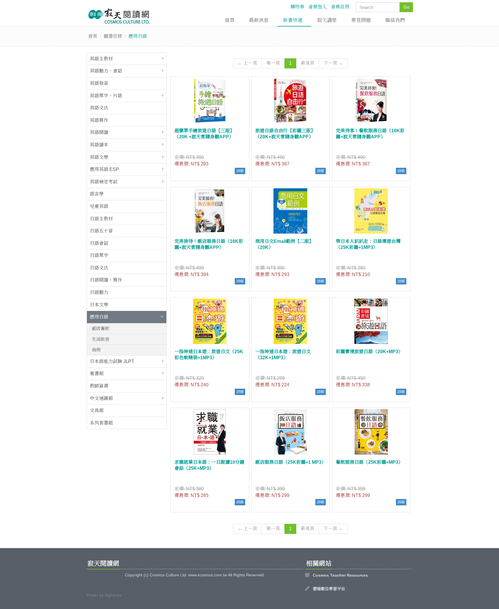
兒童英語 (99, 206)
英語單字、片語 (106, 95)
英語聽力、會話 (106, 70)
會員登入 (317, 6)
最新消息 (259, 20)
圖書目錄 (113, 36)
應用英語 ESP (104, 169)
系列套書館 (101, 422)
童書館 (97, 373)
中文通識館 (101, 398)
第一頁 (273, 63)
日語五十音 (101, 230)
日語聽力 (99, 292)
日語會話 (99, 243)
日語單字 (99, 255)
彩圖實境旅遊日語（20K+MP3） (369, 351)
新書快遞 (293, 20)
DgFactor (113, 595)
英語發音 (99, 83)
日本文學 (99, 304)
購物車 (297, 6)
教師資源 (99, 385)
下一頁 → (333, 63)
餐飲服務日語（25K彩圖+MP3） (369, 462)
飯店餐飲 (100, 328)
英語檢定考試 (104, 181)
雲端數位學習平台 (329, 588)
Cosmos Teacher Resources (340, 575)
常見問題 (361, 20)
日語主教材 (101, 218)
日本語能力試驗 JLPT (112, 361)
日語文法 (99, 267)
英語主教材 (101, 58)
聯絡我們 (395, 20)
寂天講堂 (327, 20)
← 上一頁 (247, 63)
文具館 (97, 410)
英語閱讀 (99, 132)
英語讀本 (99, 144)
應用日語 (99, 316)
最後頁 (307, 63)
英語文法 (99, 107)
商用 (96, 349)
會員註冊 (340, 6)
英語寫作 (99, 120)
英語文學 (99, 157)
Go (406, 7)
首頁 (229, 20)
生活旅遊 (100, 339)
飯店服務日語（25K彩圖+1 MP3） (290, 462)
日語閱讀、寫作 (106, 280)
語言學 (97, 193)
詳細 (240, 171)
